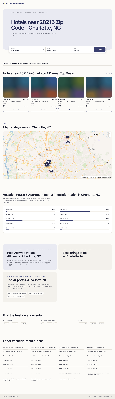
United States (19, 12)
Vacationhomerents (15, 3)
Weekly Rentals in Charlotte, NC (95, 347)
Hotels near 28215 (36, 368)
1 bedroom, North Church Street (39, 101)
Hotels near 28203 (92, 364)
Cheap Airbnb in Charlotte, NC (67, 379)
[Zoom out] (110, 136)
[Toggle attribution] (110, 177)
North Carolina (27, 12)
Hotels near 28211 (92, 368)
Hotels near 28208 (64, 364)
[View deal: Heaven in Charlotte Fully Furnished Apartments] (99, 87)
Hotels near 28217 (8, 373)
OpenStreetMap (105, 177)
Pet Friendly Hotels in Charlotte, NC (68, 347)
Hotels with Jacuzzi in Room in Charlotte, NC (43, 347)
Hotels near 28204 (64, 360)
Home (12, 12)
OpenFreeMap (85, 177)
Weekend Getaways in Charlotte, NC (13, 347)
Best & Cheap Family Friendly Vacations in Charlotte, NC (14, 379)
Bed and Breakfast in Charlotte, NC (12, 351)
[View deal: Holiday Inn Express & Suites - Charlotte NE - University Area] (71, 87)
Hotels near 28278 (36, 373)
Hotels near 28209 (36, 364)
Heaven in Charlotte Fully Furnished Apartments (99, 101)
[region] (57, 155)
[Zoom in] (110, 133)
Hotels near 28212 (8, 360)
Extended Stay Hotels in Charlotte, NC (69, 373)
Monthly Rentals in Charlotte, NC (40, 356)
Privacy (89, 396)
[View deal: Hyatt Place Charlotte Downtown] (16, 87)
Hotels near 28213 (8, 368)
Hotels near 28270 (92, 360)
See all (109, 74)
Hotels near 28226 (64, 368)
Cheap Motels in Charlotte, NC (67, 351)
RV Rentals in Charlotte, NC (94, 356)
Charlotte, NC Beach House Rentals (96, 351)
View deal (16, 110)
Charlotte (35, 12)
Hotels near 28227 (8, 364)
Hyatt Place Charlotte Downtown (12, 101)
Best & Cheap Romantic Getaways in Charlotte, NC (41, 379)
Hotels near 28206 (36, 360)
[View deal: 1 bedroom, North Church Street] (44, 87)
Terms (95, 396)
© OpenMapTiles (92, 177)
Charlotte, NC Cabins (9, 356)
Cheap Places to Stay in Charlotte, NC (41, 351)
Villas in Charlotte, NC (65, 356)
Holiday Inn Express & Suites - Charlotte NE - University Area (75, 101)
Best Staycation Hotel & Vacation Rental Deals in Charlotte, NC (98, 373)
